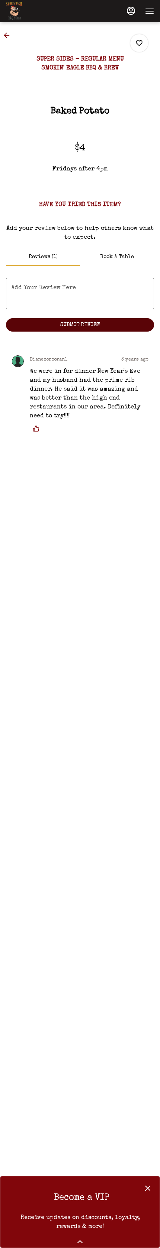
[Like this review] (38, 428)
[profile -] (131, 10)
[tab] (43, 257)
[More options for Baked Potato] (139, 43)
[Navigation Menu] (149, 11)
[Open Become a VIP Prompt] (80, 1241)
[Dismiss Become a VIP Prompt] (148, 1188)
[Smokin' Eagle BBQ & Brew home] (39, 11)
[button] (9, 35)
